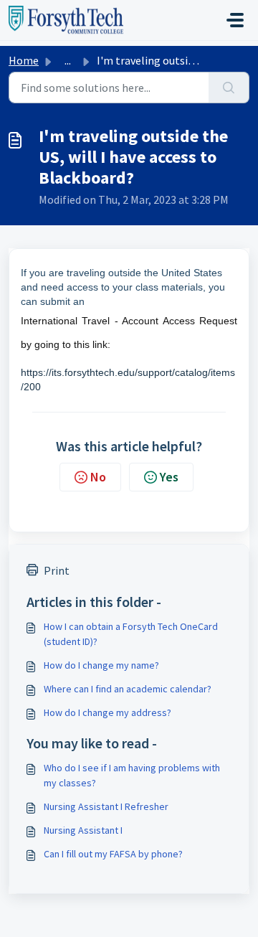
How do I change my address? (107, 712)
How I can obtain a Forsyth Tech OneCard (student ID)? (131, 634)
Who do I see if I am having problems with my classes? (132, 775)
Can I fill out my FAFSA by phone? (113, 853)
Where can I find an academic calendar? (127, 688)
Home (24, 60)
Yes (169, 476)
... (67, 60)
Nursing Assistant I (83, 830)
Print (57, 570)
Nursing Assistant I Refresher (106, 806)
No (98, 476)
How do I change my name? (101, 665)
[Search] (229, 87)
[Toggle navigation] (235, 20)
